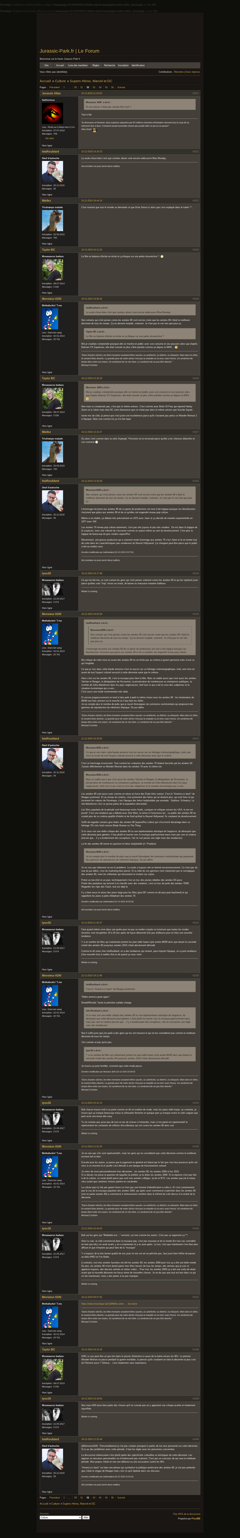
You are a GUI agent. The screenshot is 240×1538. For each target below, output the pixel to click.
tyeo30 (46, 573)
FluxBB (196, 1518)
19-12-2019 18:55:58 (91, 614)
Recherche (109, 65)
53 (94, 87)
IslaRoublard (50, 151)
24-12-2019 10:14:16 (91, 1349)
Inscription (123, 65)
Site (46, 65)
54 (100, 87)
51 (81, 87)
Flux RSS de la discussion (186, 1514)
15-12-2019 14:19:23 (91, 151)
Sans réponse (193, 72)
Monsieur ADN (51, 298)
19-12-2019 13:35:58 (91, 481)
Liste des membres (78, 65)
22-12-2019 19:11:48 (91, 975)
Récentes (179, 72)
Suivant (121, 87)
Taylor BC (48, 249)
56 (112, 87)
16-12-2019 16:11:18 (91, 249)
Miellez (46, 200)
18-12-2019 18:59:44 (91, 298)
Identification (138, 65)
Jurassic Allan (51, 93)
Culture (60, 81)
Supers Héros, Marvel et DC (91, 81)
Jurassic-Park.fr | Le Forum (69, 51)
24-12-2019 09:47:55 (91, 1297)
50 (75, 87)
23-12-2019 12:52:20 (91, 1146)
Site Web (49, 138)
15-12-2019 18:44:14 (91, 200)
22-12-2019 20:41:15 (91, 1103)
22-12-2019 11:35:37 (91, 922)
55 (106, 87)
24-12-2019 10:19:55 (91, 1398)
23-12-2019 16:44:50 (91, 1228)
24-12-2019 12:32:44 (91, 1439)
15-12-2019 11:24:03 (91, 93)
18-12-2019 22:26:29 (91, 378)
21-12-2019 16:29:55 (91, 738)
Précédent (54, 87)
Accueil (60, 65)
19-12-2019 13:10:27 (91, 432)
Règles (95, 65)
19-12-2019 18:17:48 (91, 573)
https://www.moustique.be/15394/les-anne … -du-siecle (109, 1303)
